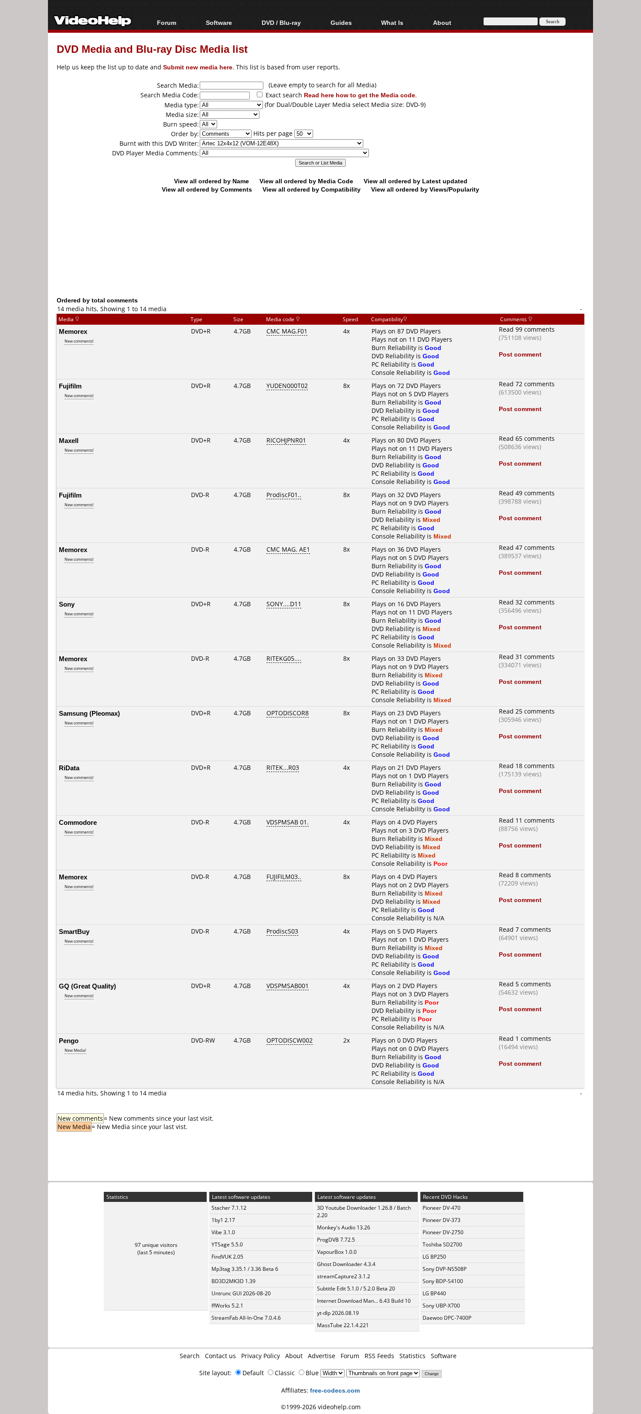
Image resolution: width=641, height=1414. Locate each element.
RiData (69, 767)
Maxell (68, 440)
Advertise (321, 1356)
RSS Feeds (379, 1356)
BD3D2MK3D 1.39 (233, 1281)
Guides (341, 22)
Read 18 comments (527, 766)
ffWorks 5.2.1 (227, 1305)
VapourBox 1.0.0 (337, 1252)
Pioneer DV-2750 (443, 1232)
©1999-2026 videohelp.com (321, 1407)
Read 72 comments (527, 384)
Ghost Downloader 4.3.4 (346, 1264)
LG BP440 (434, 1293)
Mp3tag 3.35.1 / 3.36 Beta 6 (244, 1269)
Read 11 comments (527, 820)
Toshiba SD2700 (442, 1244)
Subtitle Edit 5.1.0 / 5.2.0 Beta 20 (356, 1288)
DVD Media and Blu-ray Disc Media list (152, 48)
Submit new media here (197, 67)
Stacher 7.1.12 (228, 1208)
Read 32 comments (527, 602)
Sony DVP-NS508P (445, 1269)
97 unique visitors (156, 1245)
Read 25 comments (527, 711)
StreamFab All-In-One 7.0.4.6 (246, 1317)
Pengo (68, 1040)
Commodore (78, 822)
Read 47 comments (527, 547)
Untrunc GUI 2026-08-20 (241, 1293)
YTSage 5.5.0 (227, 1244)
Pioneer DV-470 (441, 1208)
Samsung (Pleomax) (89, 713)
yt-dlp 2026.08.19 (338, 1313)
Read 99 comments (527, 329)
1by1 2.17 (223, 1220)
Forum (166, 22)
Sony (67, 604)
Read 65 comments (527, 438)
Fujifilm (70, 385)
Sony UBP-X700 (441, 1305)
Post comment (520, 354)
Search (190, 1356)
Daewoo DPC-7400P (447, 1317)
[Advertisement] (320, 259)
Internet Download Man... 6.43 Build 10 (364, 1300)
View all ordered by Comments (207, 189)
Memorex (73, 331)
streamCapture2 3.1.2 (343, 1276)
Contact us (220, 1356)
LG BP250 (434, 1256)
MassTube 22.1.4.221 (343, 1325)
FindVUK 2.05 (227, 1256)
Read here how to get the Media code (359, 95)
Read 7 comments (525, 929)
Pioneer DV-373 (441, 1220)
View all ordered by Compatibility (312, 189)
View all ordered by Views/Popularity (425, 189)
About (294, 1356)
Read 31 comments (527, 656)
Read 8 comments (525, 875)
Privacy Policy (260, 1356)
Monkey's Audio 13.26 (343, 1227)
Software (219, 22)
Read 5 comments (525, 984)
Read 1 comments (525, 1038)
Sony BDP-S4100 (443, 1281)
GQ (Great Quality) (87, 986)
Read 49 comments (527, 493)
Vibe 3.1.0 (223, 1232)
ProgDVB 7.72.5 (336, 1239)
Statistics (412, 1356)
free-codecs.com (335, 1390)
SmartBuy (74, 931)
